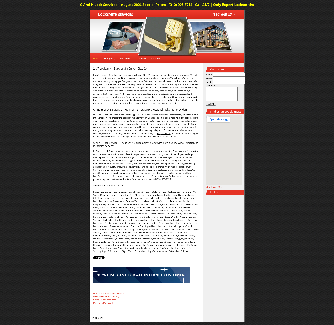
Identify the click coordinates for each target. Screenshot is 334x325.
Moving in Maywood (103, 302)
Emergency (109, 58)
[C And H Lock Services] (115, 15)
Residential (125, 58)
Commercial (157, 58)
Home (96, 58)
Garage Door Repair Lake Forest (108, 293)
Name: (209, 74)
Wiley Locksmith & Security (106, 296)
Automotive (140, 58)
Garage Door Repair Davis (106, 299)
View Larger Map (214, 187)
